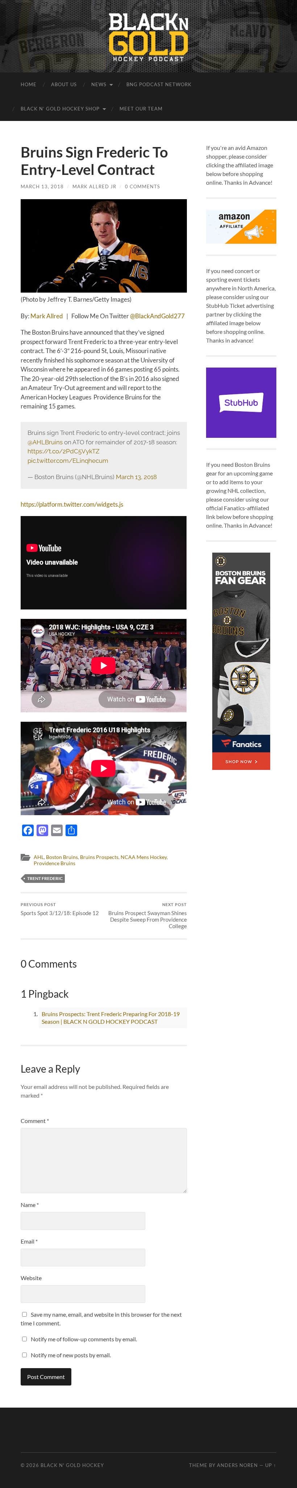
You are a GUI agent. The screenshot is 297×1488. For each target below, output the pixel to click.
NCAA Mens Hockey (144, 857)
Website (31, 1277)
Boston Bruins (62, 857)
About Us (64, 84)
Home (29, 84)
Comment (35, 1120)
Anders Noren (237, 1465)
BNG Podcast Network (159, 84)
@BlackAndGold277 (157, 316)
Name (30, 1204)
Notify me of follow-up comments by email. (84, 1339)
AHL (39, 857)
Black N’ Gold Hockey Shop (60, 109)
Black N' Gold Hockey (72, 1465)
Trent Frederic (45, 878)
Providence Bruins (54, 863)
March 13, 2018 (42, 186)
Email (29, 1241)
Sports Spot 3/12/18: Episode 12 (60, 909)
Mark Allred (46, 316)
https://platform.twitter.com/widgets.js (72, 504)
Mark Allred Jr (94, 186)
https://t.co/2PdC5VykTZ (64, 451)
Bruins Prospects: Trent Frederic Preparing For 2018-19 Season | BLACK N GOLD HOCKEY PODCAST (111, 1017)
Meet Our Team (141, 109)
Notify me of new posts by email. (71, 1354)
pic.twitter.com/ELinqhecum (68, 460)
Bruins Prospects (99, 857)
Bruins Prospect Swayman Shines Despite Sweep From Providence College (147, 915)
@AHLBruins (45, 442)
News (98, 84)
